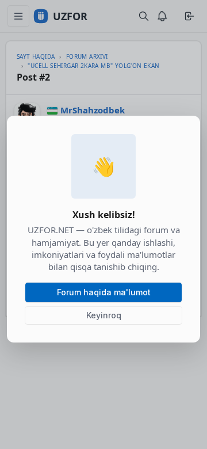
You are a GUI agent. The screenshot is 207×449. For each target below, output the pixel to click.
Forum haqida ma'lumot (104, 292)
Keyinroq (103, 315)
